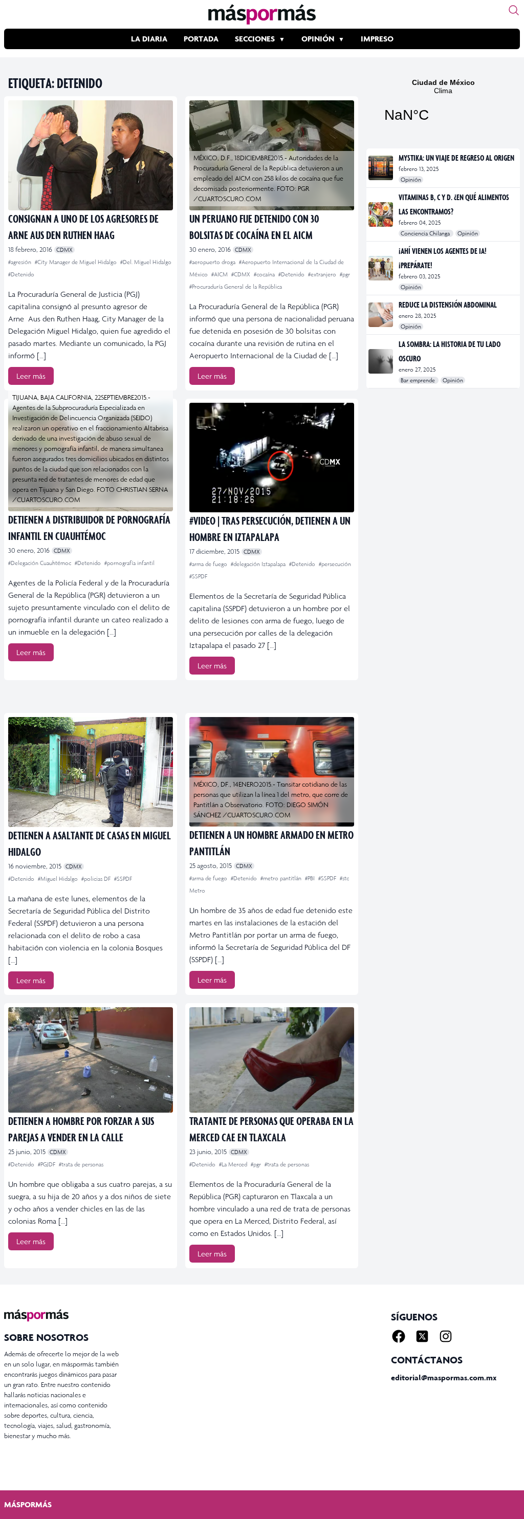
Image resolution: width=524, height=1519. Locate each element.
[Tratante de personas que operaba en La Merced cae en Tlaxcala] (271, 1060)
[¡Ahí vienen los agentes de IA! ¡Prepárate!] (381, 268)
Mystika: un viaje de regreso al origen (456, 158)
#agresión (20, 262)
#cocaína (265, 274)
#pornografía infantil (129, 563)
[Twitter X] (422, 1336)
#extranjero (323, 274)
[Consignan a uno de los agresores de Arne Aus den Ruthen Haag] (90, 155)
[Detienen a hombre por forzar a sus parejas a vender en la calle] (90, 1060)
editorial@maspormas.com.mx (443, 1377)
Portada (201, 39)
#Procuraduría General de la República (235, 286)
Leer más (31, 376)
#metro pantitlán (281, 878)
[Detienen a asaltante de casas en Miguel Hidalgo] (90, 772)
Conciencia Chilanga (426, 233)
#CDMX (241, 274)
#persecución (335, 564)
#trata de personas (81, 1164)
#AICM (220, 274)
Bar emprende (418, 380)
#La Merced (234, 1164)
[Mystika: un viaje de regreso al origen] (381, 168)
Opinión (317, 39)
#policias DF (96, 878)
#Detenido (21, 274)
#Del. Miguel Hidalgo (145, 262)
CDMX (64, 249)
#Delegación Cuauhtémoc (40, 563)
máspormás (28, 1504)
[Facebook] (398, 1336)
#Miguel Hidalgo (58, 878)
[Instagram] (445, 1336)
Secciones (255, 39)
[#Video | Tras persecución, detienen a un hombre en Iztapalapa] (271, 458)
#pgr (345, 274)
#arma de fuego (209, 564)
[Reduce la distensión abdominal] (381, 314)
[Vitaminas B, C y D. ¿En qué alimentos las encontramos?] (381, 214)
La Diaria (149, 39)
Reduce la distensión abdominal (448, 304)
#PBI (310, 878)
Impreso (377, 39)
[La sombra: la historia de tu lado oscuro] (381, 361)
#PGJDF (47, 1164)
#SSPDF (198, 576)
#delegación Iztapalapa (259, 564)
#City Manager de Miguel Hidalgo (76, 262)
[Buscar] (514, 10)
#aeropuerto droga (213, 262)
